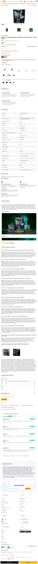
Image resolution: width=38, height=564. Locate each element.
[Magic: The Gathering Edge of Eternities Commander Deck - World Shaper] (19, 16)
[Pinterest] (12, 558)
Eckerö (2, 533)
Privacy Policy (18, 557)
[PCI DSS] (3, 547)
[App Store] (22, 532)
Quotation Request (4, 501)
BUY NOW (28, 562)
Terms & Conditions (12, 557)
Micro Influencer (4, 510)
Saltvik (2, 541)
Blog (20, 509)
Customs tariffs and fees (5, 507)
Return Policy (22, 503)
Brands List (21, 499)
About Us (2, 498)
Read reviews (33, 416)
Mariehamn (3, 530)
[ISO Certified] (10, 547)
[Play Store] (28, 532)
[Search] (25, 1)
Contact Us (3, 499)
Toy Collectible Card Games (28, 3)
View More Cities (4, 542)
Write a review (4, 399)
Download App (22, 498)
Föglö (2, 536)
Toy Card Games (21, 3)
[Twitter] (10, 558)
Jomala (2, 534)
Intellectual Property (4, 503)
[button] (28, 1)
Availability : (3, 46)
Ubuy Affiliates (22, 510)
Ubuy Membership (4, 512)
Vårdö (2, 539)
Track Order (3, 506)
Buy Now (9, 80)
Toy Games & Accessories (14, 3)
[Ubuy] (4, 1)
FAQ (20, 504)
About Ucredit (22, 506)
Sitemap (2, 504)
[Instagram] (7, 558)
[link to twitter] (21, 24)
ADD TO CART (9, 562)
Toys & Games (7, 3)
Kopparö (2, 531)
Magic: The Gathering (5, 5)
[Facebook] (5, 558)
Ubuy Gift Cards (22, 507)
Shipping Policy (3, 509)
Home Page (3, 3)
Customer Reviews (23, 501)
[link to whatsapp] (16, 24)
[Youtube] (9, 558)
